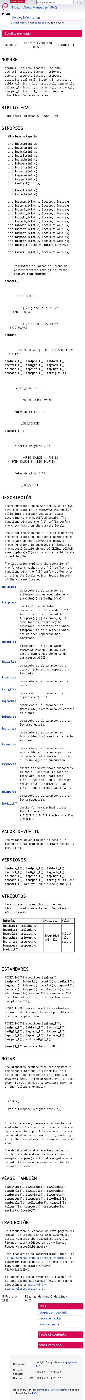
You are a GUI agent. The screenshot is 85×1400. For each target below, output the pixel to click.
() (9, 586)
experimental (20, 22)
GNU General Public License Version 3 (39, 1257)
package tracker (50, 1318)
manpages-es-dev (39, 22)
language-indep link (53, 1312)
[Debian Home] (5, 8)
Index (16, 7)
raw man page (49, 1324)
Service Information (26, 17)
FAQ (54, 7)
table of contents (52, 1334)
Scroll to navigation (18, 33)
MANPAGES (17, 1)
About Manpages (35, 7)
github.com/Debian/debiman (53, 1389)
